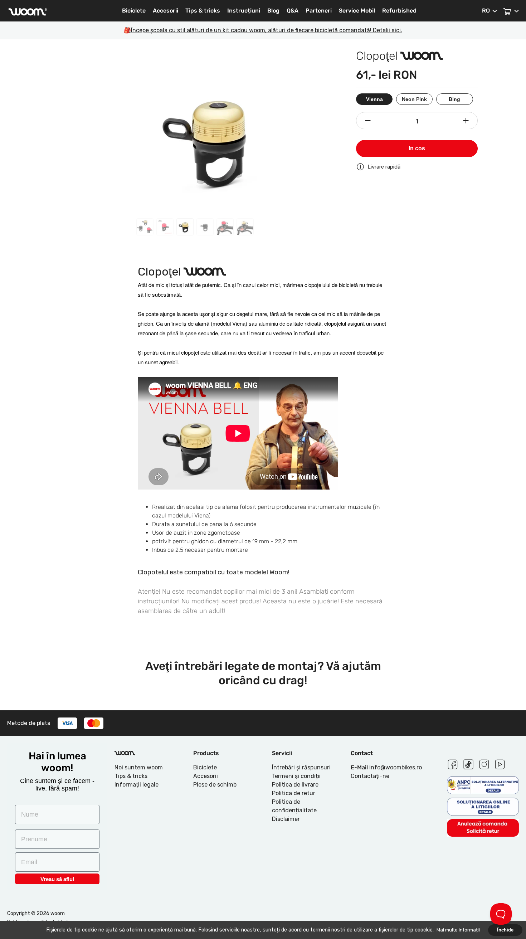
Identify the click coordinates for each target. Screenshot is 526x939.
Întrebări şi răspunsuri (301, 767)
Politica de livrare (295, 784)
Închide (505, 930)
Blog (273, 10)
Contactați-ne (370, 776)
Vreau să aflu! (57, 879)
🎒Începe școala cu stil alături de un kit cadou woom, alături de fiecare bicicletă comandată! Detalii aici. (263, 30)
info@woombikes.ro (395, 767)
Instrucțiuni (243, 10)
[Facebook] (452, 763)
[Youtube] (500, 763)
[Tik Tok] (468, 763)
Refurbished (399, 10)
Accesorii (165, 10)
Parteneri (319, 10)
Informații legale (137, 784)
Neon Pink (414, 99)
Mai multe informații (458, 930)
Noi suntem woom (139, 767)
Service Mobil (357, 10)
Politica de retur (293, 793)
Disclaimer (286, 819)
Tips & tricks (202, 10)
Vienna (374, 99)
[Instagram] (484, 763)
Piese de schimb (215, 784)
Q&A (292, 10)
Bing (454, 99)
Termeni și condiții (296, 776)
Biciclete (134, 10)
